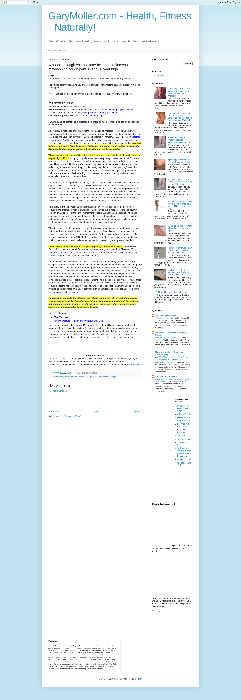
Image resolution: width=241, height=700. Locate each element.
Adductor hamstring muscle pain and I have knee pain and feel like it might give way (180, 205)
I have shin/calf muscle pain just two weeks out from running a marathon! (180, 250)
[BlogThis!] (86, 372)
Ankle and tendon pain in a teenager (172, 292)
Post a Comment (59, 391)
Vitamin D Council (181, 443)
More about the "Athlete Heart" (167, 338)
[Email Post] (78, 373)
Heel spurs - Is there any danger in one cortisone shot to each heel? (178, 272)
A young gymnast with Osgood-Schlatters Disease (180, 161)
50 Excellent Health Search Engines (183, 408)
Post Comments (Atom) (70, 416)
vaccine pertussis (71, 377)
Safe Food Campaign (182, 431)
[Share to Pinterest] (96, 372)
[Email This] (83, 372)
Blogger (138, 679)
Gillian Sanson (183, 417)
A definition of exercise (164, 318)
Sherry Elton (182, 435)
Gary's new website (56, 50)
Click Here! (136, 364)
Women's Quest (184, 459)
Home (95, 411)
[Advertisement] (95, 401)
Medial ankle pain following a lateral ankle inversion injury (180, 228)
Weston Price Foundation (183, 455)
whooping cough (109, 377)
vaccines (98, 377)
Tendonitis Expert (185, 439)
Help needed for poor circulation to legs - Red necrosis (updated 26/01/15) (180, 140)
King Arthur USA (184, 421)
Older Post (136, 411)
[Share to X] (89, 372)
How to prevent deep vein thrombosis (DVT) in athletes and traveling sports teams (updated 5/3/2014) (180, 116)
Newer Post (54, 411)
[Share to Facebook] (93, 372)
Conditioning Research (165, 315)
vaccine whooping (86, 377)
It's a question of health (166, 376)
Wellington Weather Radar (184, 449)
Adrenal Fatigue (184, 414)
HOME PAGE (160, 76)
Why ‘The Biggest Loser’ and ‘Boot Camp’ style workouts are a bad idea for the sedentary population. (171, 359)
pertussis (59, 377)
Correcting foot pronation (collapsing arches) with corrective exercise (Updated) (179, 92)
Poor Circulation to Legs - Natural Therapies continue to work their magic (180, 181)
